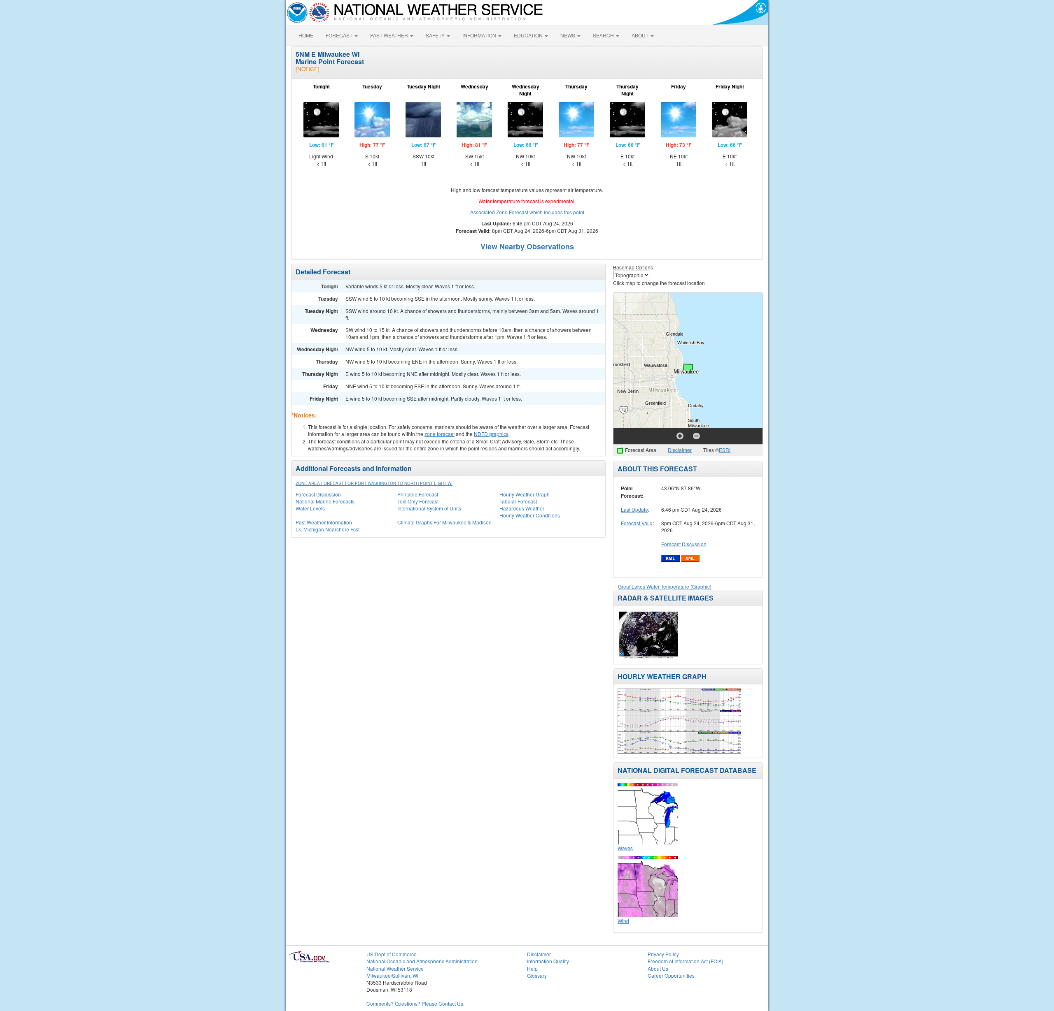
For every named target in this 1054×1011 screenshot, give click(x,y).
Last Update (634, 509)
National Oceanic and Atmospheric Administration (422, 961)
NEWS (568, 35)
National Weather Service (395, 968)
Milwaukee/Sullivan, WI (392, 975)
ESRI (724, 449)
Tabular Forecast (518, 501)
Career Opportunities (671, 975)
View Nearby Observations (527, 246)
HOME (305, 35)
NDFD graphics (491, 433)
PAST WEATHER (389, 35)
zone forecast (439, 433)
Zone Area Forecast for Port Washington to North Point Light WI (374, 483)
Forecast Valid (637, 522)
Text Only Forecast (417, 501)
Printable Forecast (417, 494)
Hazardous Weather (521, 508)
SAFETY (436, 35)
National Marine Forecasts (325, 501)
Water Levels (310, 508)
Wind (623, 920)
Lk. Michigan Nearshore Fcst (327, 529)
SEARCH (604, 35)
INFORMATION (479, 35)
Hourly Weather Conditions (529, 515)
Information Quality (548, 961)
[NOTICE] (307, 69)
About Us (658, 968)
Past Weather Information (324, 522)
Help (532, 968)
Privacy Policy (663, 954)
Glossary (537, 975)
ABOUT (641, 35)
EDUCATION (529, 35)
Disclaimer (680, 449)
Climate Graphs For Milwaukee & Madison (444, 522)
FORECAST (340, 35)
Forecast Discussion (318, 494)
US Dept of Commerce (391, 954)
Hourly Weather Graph (524, 494)
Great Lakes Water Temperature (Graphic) (664, 586)
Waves (625, 847)
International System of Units (429, 508)
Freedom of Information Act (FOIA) (685, 961)
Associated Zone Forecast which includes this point (527, 212)
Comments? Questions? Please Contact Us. (415, 1003)
